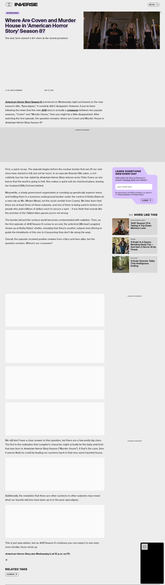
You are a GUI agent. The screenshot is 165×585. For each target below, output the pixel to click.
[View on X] (54, 310)
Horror (10, 574)
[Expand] (143, 544)
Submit (145, 200)
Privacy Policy (139, 194)
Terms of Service (124, 194)
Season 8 (23, 102)
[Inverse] (26, 4)
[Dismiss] (161, 544)
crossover (72, 110)
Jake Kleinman (16, 90)
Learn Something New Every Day (128, 172)
